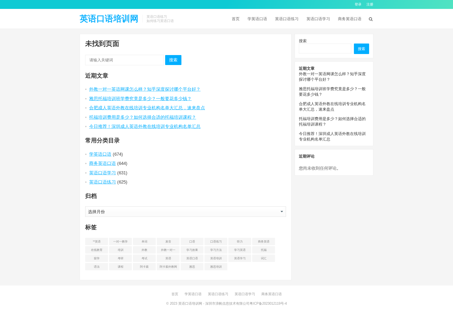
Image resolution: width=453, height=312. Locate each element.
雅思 (192, 266)
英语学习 (240, 258)
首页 (236, 19)
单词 (144, 241)
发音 (168, 241)
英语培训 (216, 258)
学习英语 (240, 249)
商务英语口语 (350, 19)
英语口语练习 (287, 19)
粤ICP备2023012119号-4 (268, 303)
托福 (264, 249)
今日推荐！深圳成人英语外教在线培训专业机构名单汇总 (145, 126)
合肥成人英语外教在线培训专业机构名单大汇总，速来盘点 (147, 107)
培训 (120, 249)
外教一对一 (168, 249)
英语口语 (192, 258)
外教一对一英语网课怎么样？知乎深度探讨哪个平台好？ (145, 89)
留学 (97, 258)
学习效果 (192, 249)
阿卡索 (144, 266)
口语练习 (216, 241)
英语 (168, 258)
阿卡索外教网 (168, 266)
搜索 (173, 60)
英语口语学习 (318, 19)
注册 (369, 4)
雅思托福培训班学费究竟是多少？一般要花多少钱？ (140, 98)
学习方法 (216, 249)
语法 (97, 266)
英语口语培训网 (109, 18)
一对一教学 (120, 241)
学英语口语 (257, 19)
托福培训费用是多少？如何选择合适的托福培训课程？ (142, 117)
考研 (120, 258)
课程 (120, 266)
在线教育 (97, 249)
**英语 (97, 241)
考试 (144, 258)
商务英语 (263, 241)
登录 (358, 4)
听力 (240, 241)
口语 (192, 241)
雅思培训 (216, 266)
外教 (144, 249)
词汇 (264, 258)
